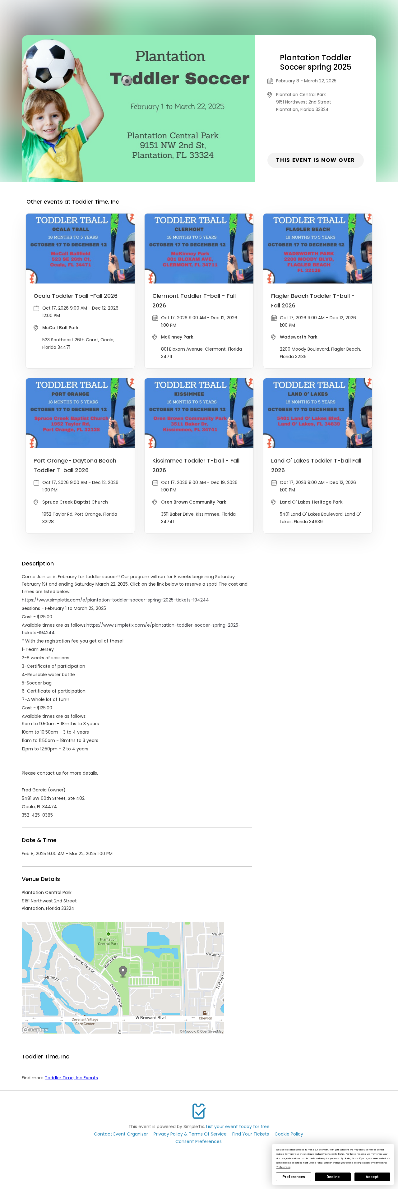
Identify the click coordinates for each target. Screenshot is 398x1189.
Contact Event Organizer (121, 1134)
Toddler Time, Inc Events (71, 1078)
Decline (333, 1177)
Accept (372, 1177)
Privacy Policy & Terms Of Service (190, 1134)
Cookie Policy (289, 1134)
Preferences (293, 1177)
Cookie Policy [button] (315, 1162)
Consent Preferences (198, 1141)
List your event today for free (238, 1126)
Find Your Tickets (250, 1134)
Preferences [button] (283, 1167)
